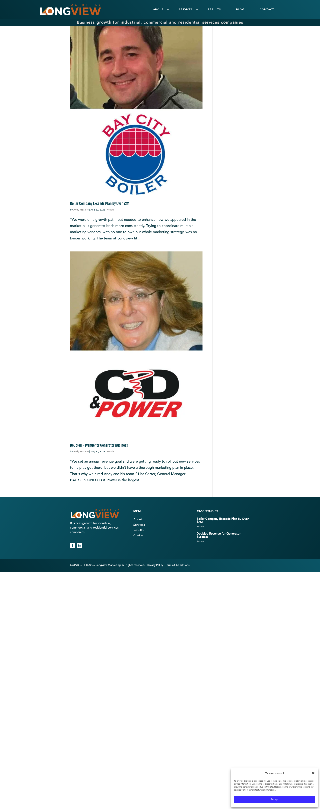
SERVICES (186, 9)
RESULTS (214, 9)
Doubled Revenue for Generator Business (99, 445)
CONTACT (267, 9)
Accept (274, 799)
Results (110, 210)
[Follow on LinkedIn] (79, 545)
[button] (313, 773)
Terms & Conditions (177, 565)
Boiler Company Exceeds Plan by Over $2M (99, 203)
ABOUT (158, 9)
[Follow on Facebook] (72, 545)
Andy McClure (81, 210)
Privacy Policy (155, 565)
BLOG (240, 9)
